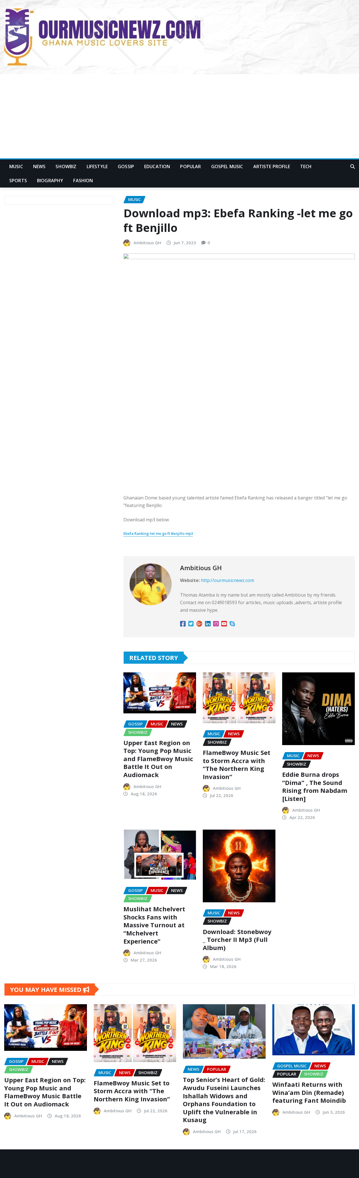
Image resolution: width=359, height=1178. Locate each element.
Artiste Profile (271, 166)
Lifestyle (97, 166)
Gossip (126, 166)
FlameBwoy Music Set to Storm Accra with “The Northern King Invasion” (236, 764)
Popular (190, 166)
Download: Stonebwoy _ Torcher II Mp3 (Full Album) (237, 939)
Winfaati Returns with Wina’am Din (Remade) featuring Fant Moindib (309, 1092)
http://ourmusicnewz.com (227, 580)
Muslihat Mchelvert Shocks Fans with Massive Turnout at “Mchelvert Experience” (154, 925)
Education (157, 166)
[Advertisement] (179, 116)
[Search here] (352, 166)
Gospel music (227, 166)
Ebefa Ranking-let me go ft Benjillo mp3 (158, 533)
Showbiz (66, 166)
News (39, 166)
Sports (18, 180)
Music (16, 166)
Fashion (83, 180)
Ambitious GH (147, 242)
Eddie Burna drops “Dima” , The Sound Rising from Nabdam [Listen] (314, 786)
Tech (306, 166)
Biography (50, 180)
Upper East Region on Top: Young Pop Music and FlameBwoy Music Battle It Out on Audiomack (158, 758)
